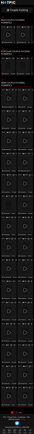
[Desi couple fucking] (25, 375)
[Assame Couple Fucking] (9, 396)
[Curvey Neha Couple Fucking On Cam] (25, 247)
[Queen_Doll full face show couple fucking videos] (9, 354)
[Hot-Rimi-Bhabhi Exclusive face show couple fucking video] (25, 354)
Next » (20, 412)
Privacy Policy (12, 417)
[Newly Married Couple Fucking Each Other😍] (9, 183)
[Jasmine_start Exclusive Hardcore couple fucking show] (25, 311)
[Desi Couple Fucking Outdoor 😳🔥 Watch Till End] (9, 290)
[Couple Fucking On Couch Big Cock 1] (9, 98)
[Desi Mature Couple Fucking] (25, 98)
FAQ (28, 417)
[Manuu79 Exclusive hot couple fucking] (9, 332)
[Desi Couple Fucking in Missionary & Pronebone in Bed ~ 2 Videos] (25, 205)
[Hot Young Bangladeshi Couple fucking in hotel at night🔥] (9, 162)
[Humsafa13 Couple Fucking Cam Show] (9, 247)
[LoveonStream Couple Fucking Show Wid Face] (25, 290)
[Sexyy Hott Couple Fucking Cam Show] (25, 226)
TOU (4, 417)
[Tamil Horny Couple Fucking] (9, 311)
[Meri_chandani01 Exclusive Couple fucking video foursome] (9, 375)
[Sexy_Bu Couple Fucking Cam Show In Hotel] (9, 205)
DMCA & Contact (14, 419)
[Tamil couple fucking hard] (25, 120)
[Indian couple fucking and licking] (25, 141)
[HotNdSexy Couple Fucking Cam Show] (9, 226)
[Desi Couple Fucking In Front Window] (25, 268)
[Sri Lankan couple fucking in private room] (25, 183)
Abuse (23, 419)
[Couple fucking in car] (25, 162)
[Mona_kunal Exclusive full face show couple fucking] (25, 332)
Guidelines (21, 417)
